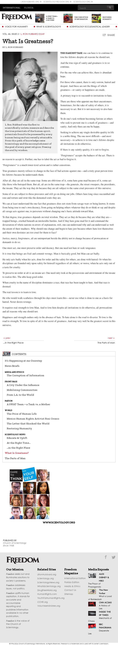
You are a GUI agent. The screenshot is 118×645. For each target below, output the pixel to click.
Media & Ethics (72, 586)
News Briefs (12, 365)
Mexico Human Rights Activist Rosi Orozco (33, 418)
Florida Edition (71, 582)
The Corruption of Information (25, 375)
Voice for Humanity (16, 27)
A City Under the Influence (23, 385)
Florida (28, 7)
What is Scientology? (48, 27)
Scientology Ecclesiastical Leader (90, 27)
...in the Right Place (18, 447)
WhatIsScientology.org (49, 586)
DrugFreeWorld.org (47, 590)
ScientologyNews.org (48, 583)
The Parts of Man (15, 458)
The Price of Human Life (22, 413)
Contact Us (70, 590)
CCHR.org (42, 602)
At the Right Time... (18, 442)
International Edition (75, 578)
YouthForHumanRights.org (50, 598)
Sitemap (68, 594)
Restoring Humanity (19, 428)
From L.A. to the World (20, 394)
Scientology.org (45, 579)
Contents (19, 354)
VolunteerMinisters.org (48, 606)
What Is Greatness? (17, 452)
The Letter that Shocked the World (28, 423)
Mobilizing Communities (22, 389)
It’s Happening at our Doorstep (23, 360)
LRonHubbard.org (46, 575)
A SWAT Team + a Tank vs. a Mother (28, 404)
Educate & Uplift (17, 437)
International (11, 7)
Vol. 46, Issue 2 (10, 34)
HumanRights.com (47, 594)
